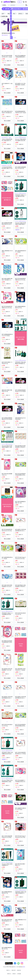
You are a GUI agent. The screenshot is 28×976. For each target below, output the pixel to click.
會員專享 (10, 32)
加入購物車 (7, 65)
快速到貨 (10, 18)
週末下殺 (10, 29)
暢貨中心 (10, 15)
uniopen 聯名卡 (17, 9)
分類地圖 (19, 973)
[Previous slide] (2, 46)
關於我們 (14, 970)
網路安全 (9, 973)
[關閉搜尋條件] (9, 5)
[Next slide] (12, 46)
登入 (20, 2)
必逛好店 (10, 26)
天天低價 (10, 20)
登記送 (10, 12)
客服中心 (8, 970)
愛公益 (10, 35)
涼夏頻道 (10, 23)
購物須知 (19, 970)
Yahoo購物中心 (9, 2)
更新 (24, 966)
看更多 (10, 37)
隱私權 (14, 973)
